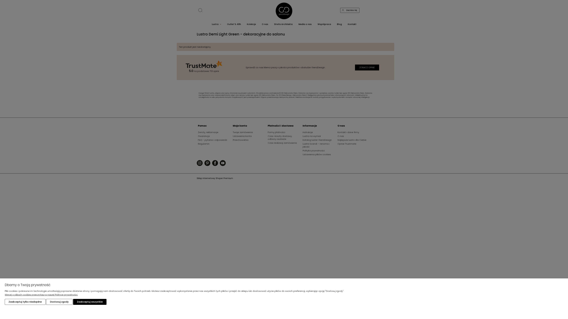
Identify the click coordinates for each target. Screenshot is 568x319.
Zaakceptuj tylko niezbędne (25, 301)
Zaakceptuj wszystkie (90, 301)
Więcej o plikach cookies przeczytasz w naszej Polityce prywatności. (41, 294)
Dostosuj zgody (59, 301)
